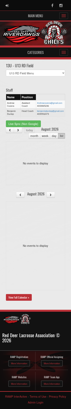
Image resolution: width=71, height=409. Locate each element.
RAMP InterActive (16, 396)
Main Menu (35, 15)
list (61, 136)
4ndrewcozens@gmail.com (49, 102)
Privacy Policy (57, 396)
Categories (35, 52)
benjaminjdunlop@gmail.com (50, 110)
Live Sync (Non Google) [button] (23, 124)
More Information (19, 363)
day (54, 136)
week (45, 136)
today (29, 130)
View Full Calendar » (18, 297)
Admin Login (35, 402)
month (34, 136)
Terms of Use (38, 396)
